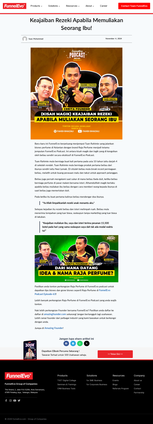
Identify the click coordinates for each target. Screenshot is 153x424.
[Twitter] (19, 400)
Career (103, 6)
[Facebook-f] (6, 400)
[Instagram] (10, 400)
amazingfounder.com (55, 314)
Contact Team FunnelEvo (134, 6)
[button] (66, 343)
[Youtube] (14, 400)
